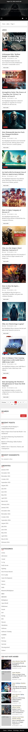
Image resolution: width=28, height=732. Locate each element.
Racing (3, 616)
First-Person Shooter (7, 571)
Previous (4, 402)
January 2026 (5, 470)
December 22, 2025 (17, 725)
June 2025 (4, 492)
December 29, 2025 (17, 714)
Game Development (6, 578)
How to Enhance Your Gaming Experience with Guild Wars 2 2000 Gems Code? (13, 360)
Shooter (3, 622)
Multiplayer (4, 600)
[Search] (26, 18)
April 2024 (4, 536)
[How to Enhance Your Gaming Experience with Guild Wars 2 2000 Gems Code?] (14, 345)
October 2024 (5, 517)
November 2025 (5, 476)
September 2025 (5, 482)
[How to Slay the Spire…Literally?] (14, 273)
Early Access (4, 565)
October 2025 (5, 479)
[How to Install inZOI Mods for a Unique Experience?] (6, 721)
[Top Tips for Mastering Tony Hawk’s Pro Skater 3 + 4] (6, 687)
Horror (3, 584)
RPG (2, 619)
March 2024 (4, 539)
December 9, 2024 (12, 252)
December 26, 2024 (12, 58)
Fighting (3, 568)
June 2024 (4, 529)
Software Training (6, 631)
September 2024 (5, 520)
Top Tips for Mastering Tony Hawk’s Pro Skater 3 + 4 (19, 688)
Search (5, 411)
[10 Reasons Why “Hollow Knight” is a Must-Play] (14, 41)
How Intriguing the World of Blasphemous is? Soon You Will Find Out (13, 384)
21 (11, 404)
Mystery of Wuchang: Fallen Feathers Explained (18, 699)
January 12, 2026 (17, 691)
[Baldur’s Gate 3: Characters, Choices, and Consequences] (6, 710)
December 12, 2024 (12, 214)
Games (5, 49)
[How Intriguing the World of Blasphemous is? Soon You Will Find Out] (14, 378)
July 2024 (3, 526)
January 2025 (5, 507)
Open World (4, 603)
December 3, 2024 (12, 326)
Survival (3, 644)
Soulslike (3, 634)
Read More (5, 67)
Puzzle (3, 609)
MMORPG (4, 597)
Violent (3, 650)
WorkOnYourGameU (14, 9)
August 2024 (4, 523)
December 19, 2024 (12, 138)
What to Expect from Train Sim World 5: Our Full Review (19, 676)
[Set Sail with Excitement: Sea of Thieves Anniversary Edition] (14, 159)
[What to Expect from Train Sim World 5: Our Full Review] (6, 676)
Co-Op (3, 562)
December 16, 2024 (12, 176)
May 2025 (4, 495)
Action (3, 553)
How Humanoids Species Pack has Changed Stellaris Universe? (13, 134)
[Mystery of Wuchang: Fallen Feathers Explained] (6, 698)
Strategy (3, 641)
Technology (16, 730)
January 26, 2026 (17, 668)
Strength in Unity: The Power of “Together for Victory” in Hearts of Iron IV (14, 94)
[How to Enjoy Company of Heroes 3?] (14, 197)
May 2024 (4, 533)
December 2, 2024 (12, 364)
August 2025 (4, 485)
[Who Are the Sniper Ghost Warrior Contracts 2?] (14, 235)
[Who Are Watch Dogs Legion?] (14, 311)
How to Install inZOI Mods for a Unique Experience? (18, 722)
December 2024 (5, 511)
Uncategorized (5, 647)
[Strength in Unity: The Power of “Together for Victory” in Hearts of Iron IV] (14, 79)
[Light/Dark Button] (23, 18)
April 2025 (4, 498)
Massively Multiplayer (7, 590)
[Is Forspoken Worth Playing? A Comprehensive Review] (6, 664)
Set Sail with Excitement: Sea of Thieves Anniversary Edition (14, 173)
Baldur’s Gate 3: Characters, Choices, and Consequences (18, 710)
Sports (3, 638)
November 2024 (5, 514)
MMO (2, 594)
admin (4, 58)
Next (15, 404)
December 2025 (5, 473)
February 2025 (5, 504)
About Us (22, 730)
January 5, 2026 (17, 703)
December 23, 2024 (12, 98)
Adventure (4, 556)
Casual (3, 559)
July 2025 (3, 488)
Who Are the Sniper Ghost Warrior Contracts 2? (12, 249)
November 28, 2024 (12, 388)
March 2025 (4, 501)
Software (3, 628)
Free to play (4, 575)
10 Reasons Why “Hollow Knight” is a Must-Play (11, 55)
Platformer (4, 606)
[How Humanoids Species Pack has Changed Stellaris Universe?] (14, 119)
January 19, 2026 (17, 679)
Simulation (4, 625)
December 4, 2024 (12, 290)
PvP (2, 612)
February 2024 (5, 542)
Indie (2, 587)
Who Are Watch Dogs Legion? (13, 324)
